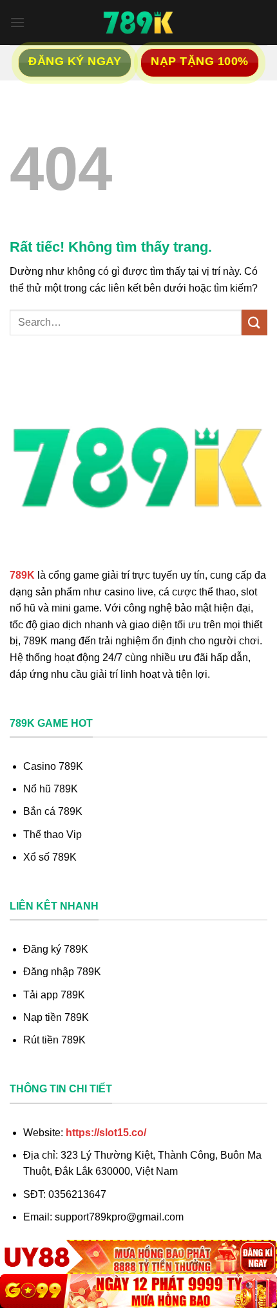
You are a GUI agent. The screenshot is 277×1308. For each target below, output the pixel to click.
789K (22, 575)
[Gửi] (254, 322)
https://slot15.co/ (106, 1132)
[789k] (138, 22)
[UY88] (138, 1257)
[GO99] (138, 1291)
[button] (17, 22)
